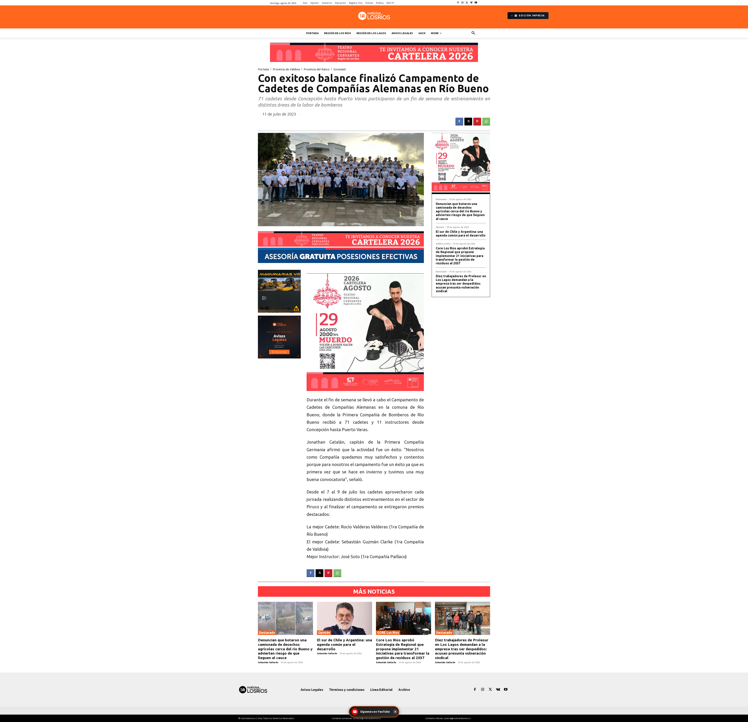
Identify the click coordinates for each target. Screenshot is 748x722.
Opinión (440, 227)
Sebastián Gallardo (268, 662)
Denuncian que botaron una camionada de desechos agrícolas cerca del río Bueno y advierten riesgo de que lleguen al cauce (460, 211)
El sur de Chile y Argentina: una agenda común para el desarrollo (460, 233)
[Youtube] (476, 3)
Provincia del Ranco (317, 69)
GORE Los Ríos (443, 244)
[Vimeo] (471, 3)
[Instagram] (462, 3)
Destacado (441, 199)
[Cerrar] (395, 711)
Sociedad (339, 69)
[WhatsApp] (486, 121)
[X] (467, 3)
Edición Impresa (532, 15)
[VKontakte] (498, 690)
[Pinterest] (477, 121)
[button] (473, 33)
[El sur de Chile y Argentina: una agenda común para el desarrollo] (344, 618)
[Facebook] (458, 3)
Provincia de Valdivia (286, 69)
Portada (263, 69)
